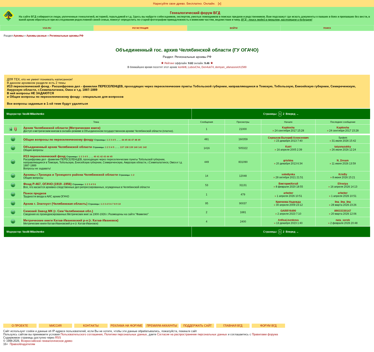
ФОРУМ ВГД (268, 325)
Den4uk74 (208, 67)
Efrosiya (343, 183)
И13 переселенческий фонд (44, 156)
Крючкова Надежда (288, 201)
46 (129, 140)
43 (104, 156)
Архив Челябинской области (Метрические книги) (61, 128)
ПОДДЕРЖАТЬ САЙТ (197, 325)
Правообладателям (22, 344)
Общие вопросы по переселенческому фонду (58, 139)
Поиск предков (34, 193)
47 (132, 140)
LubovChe (194, 67)
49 (139, 140)
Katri (288, 146)
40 (95, 156)
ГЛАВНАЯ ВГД (232, 325)
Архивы (18, 35)
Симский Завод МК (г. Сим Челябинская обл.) (58, 211)
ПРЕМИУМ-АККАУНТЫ (162, 325)
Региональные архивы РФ (66, 35)
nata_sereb (343, 220)
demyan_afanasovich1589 (231, 67)
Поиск (327, 28)
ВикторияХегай (288, 183)
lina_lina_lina (343, 201)
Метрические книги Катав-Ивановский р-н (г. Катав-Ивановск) (70, 220)
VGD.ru (47, 28)
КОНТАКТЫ (91, 325)
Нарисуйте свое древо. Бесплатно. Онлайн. (184, 3)
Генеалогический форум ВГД (195, 13)
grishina (288, 160)
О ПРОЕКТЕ (20, 325)
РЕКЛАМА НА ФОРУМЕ (126, 325)
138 (127, 147)
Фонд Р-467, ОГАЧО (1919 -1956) (47, 184)
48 (136, 140)
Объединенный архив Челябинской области (57, 147)
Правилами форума (265, 334)
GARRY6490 (288, 210)
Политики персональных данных (125, 334)
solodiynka (288, 174)
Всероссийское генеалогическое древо (46, 340)
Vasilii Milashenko (33, 113)
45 (126, 140)
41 (98, 156)
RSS (58, 337)
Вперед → (292, 113)
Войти (233, 28)
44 (123, 140)
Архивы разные (36, 35)
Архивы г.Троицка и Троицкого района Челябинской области (71, 174)
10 (119, 204)
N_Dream (343, 160)
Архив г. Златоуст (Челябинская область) (55, 203)
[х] (219, 3)
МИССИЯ (55, 325)
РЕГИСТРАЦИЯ (140, 28)
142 (145, 147)
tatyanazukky (342, 146)
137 (122, 147)
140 (136, 147)
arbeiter (288, 193)
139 (131, 147)
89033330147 (342, 210)
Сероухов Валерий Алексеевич (288, 137)
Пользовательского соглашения (82, 334)
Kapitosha (288, 127)
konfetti (182, 67)
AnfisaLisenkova (288, 220)
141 (140, 147)
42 (101, 156)
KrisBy (343, 174)
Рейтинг (169, 63)
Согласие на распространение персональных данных (192, 334)
